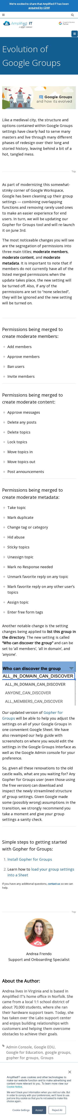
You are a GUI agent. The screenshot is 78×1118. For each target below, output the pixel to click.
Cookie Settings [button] (21, 1110)
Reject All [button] (57, 1110)
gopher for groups (22, 1057)
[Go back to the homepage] (39, 24)
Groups (47, 1057)
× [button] (69, 1071)
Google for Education (24, 1052)
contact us (54, 883)
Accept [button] (39, 1110)
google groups (57, 1052)
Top (74, 171)
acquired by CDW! (39, 8)
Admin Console (19, 1047)
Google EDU (44, 1047)
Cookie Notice (14, 1086)
